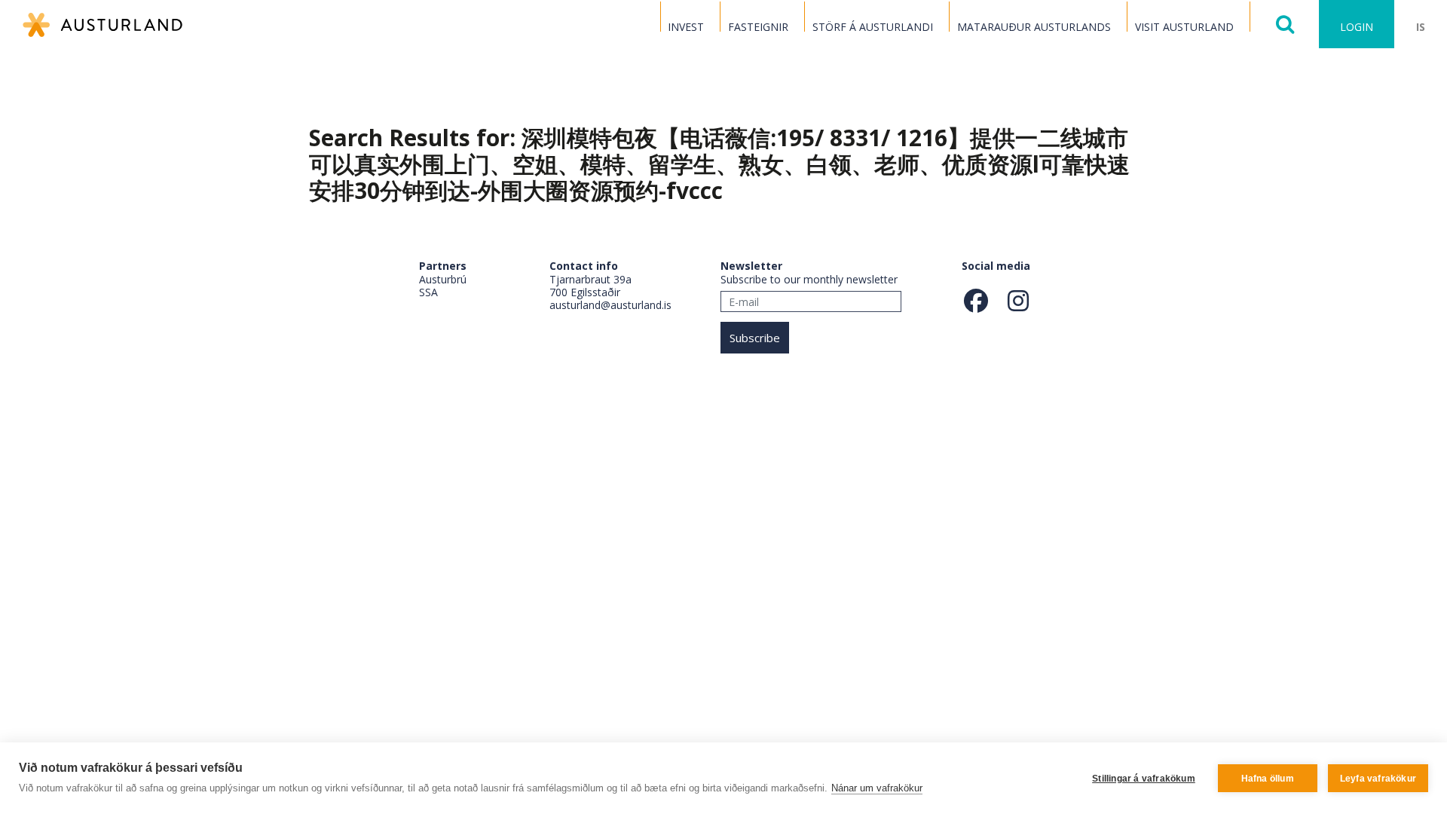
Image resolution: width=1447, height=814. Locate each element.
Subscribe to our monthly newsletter (809, 279)
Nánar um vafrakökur (876, 788)
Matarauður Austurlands (1034, 27)
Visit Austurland (1184, 27)
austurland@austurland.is (610, 305)
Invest (686, 27)
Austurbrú (443, 279)
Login (1356, 27)
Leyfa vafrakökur (1378, 778)
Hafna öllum (1267, 778)
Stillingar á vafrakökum (1143, 778)
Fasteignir (758, 27)
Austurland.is (102, 25)
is (1420, 27)
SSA (428, 292)
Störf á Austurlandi (872, 27)
